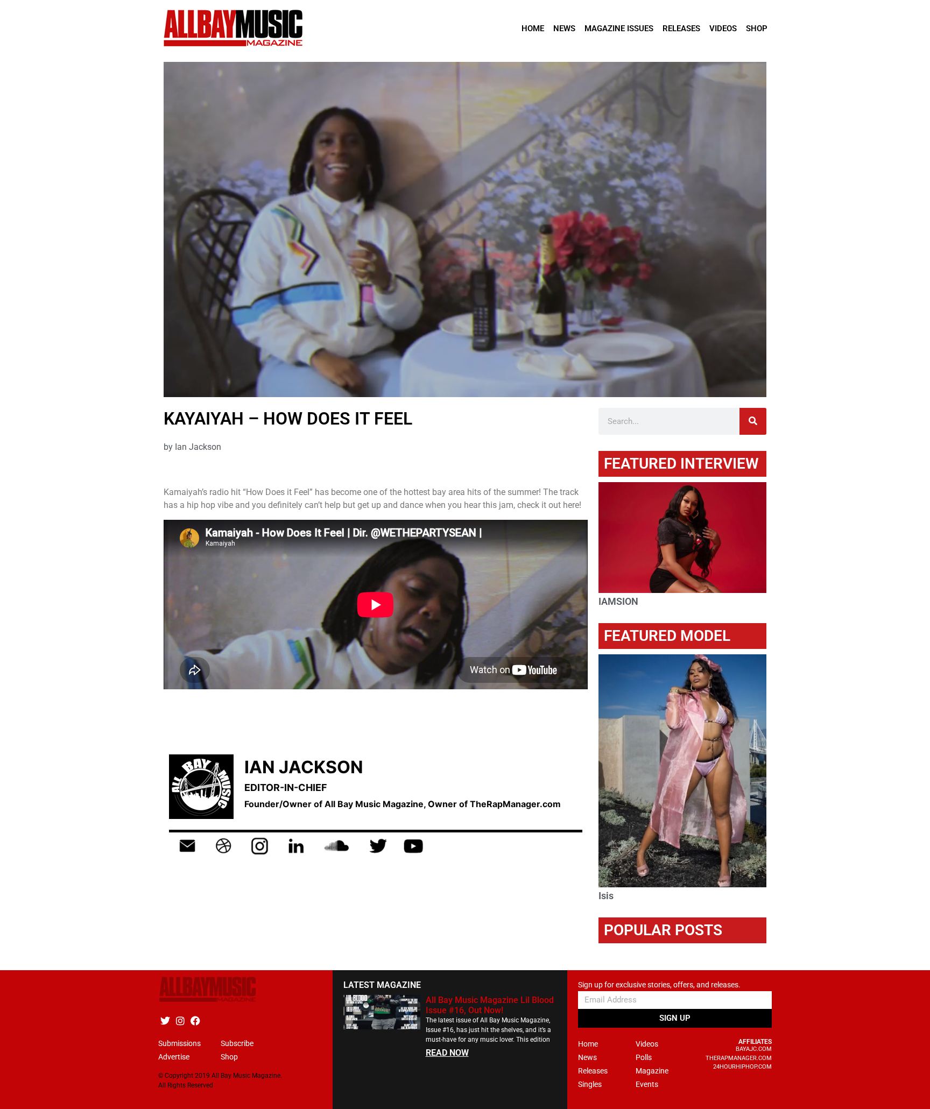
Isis (606, 895)
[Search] (752, 421)
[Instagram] (180, 1020)
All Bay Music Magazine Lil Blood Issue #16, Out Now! (490, 1005)
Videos (723, 28)
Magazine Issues (618, 28)
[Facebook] (195, 1020)
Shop (756, 28)
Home (533, 28)
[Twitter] (165, 1020)
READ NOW (447, 1053)
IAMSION (618, 601)
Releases (681, 28)
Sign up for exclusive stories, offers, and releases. (659, 985)
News (564, 28)
